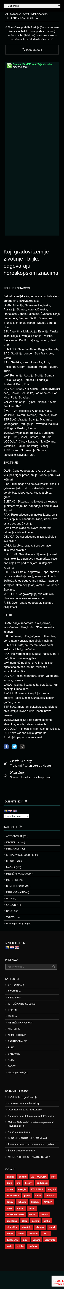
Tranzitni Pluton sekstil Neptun (31, 765)
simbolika (12, 1227)
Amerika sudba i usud (19, 1132)
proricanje (12, 1220)
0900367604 (32, 50)
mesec (20, 1208)
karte (38, 1195)
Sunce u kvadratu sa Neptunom (31, 777)
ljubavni (35, 1201)
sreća (10, 1233)
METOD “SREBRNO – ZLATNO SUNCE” (29, 1157)
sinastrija (26, 1227)
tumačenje (12, 1239)
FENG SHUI (12, 848)
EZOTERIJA (12, 842)
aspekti (22, 1176)
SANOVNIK (12, 904)
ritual (24, 1220)
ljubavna (22, 1201)
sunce (21, 1233)
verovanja (50, 1239)
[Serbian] (15, 811)
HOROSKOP (13, 1195)
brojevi (28, 1182)
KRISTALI (11, 861)
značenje (33, 1246)
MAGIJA (10, 867)
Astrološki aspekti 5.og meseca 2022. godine (31, 1116)
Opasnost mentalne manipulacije (25, 1109)
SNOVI (9, 911)
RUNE (9, 898)
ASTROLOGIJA (14, 836)
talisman (33, 1233)
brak (9, 1182)
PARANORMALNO (16, 892)
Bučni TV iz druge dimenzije (22, 1097)
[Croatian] (10, 811)
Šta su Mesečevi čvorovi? (21, 1150)
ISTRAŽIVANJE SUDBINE (20, 854)
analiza (10, 1176)
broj (18, 1182)
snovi (52, 1227)
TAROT (10, 917)
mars (9, 1208)
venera (36, 1239)
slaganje (40, 1227)
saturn (35, 1220)
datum (10, 1189)
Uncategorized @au (16, 923)
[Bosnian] (6, 811)
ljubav (10, 1201)
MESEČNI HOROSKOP (18, 873)
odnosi (32, 1214)
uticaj (25, 1239)
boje (53, 1176)
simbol (47, 1220)
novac (32, 1208)
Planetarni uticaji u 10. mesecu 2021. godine (31, 1144)
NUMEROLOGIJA (15, 886)
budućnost (42, 1182)
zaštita (20, 1246)
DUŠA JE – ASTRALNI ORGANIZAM (27, 1138)
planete (44, 1214)
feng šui (52, 1189)
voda (9, 1246)
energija (22, 1189)
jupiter (27, 1195)
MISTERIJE (12, 879)
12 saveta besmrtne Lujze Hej (23, 1103)
